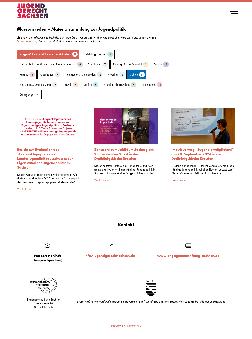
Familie (26, 74)
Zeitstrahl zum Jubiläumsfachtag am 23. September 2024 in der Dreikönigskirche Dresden (124, 154)
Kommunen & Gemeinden (83, 74)
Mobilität (115, 74)
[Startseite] (32, 17)
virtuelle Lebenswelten (119, 85)
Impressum (117, 325)
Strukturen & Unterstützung (38, 85)
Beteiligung (97, 64)
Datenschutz (134, 325)
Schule (136, 74)
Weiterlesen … (25, 189)
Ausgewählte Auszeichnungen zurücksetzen (45, 54)
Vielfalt (90, 85)
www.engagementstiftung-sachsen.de (188, 255)
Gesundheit (49, 74)
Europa (160, 64)
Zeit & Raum (151, 85)
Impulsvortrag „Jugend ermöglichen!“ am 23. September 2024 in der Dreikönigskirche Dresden (202, 154)
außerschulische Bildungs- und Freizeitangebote (50, 64)
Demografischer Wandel (130, 64)
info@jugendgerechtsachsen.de (110, 255)
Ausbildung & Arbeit (97, 54)
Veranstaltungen (26, 41)
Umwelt (69, 85)
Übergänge (29, 95)
